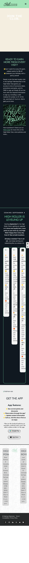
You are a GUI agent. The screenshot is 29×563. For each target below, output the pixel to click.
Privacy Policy (13, 518)
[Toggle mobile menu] (26, 4)
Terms (17, 516)
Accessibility (5, 518)
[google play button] (14, 429)
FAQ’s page (6, 130)
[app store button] (14, 435)
